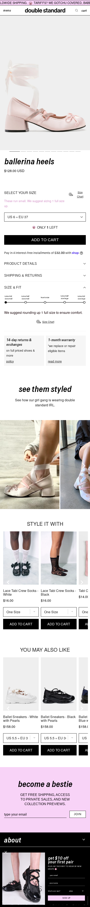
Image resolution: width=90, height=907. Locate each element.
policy (10, 361)
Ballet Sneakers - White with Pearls (20, 718)
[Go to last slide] (8, 582)
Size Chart (80, 194)
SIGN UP (66, 898)
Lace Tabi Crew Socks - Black (58, 592)
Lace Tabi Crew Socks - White (20, 592)
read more (55, 361)
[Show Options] (83, 890)
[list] (45, 464)
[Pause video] (29, 464)
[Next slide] (81, 582)
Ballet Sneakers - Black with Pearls (58, 718)
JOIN (77, 814)
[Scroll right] (82, 464)
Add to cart (45, 240)
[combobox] (75, 890)
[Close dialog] (6, 852)
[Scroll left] (5, 464)
